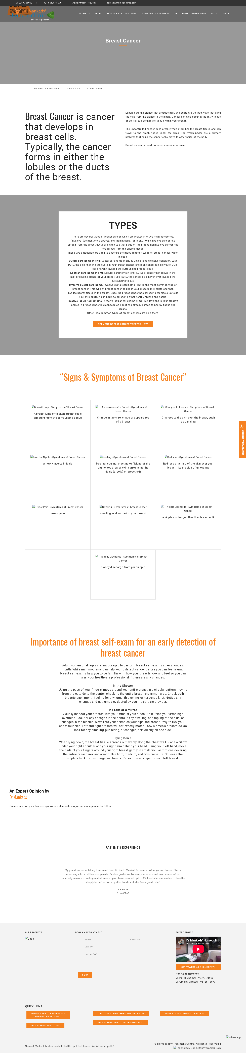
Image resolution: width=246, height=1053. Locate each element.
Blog (98, 13)
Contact (227, 13)
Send (85, 975)
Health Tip (69, 1046)
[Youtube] (239, 3)
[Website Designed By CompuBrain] (197, 1047)
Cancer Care (73, 88)
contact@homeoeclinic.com (121, 3)
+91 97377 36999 (23, 3)
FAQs (214, 13)
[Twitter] (234, 3)
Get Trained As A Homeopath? (96, 1046)
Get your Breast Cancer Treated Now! (123, 324)
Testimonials (52, 1046)
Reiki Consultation (194, 13)
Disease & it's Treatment (121, 13)
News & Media (33, 1046)
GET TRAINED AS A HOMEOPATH (198, 967)
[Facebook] (228, 3)
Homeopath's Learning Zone (160, 13)
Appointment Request (84, 3)
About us (84, 13)
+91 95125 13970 (52, 3)
